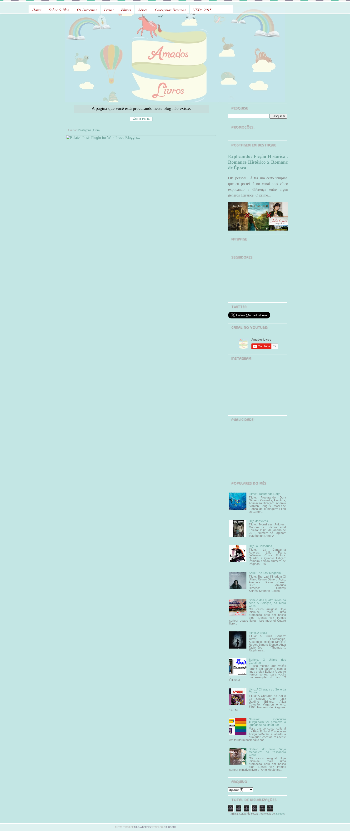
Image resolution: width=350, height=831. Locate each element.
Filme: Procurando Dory (264, 494)
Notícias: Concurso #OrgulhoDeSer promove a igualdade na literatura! (267, 722)
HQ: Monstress (258, 521)
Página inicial (141, 119)
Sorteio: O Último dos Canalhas (267, 661)
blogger (170, 827)
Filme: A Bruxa (258, 633)
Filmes (126, 9)
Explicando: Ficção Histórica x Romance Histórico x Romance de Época (259, 162)
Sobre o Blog (59, 9)
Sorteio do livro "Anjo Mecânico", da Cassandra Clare (267, 752)
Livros (109, 9)
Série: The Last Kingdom (265, 573)
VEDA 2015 (202, 9)
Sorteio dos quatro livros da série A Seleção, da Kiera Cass (267, 603)
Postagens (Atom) (89, 130)
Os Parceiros (87, 9)
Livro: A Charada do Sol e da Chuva (267, 691)
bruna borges (142, 827)
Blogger (279, 813)
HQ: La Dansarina (260, 546)
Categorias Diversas (170, 9)
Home (36, 9)
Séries (142, 9)
